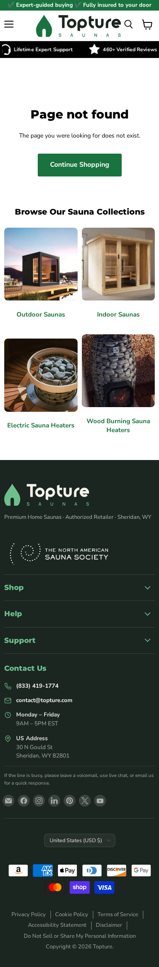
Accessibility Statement (57, 925)
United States (76, 840)
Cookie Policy (71, 914)
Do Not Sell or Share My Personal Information (80, 936)
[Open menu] (9, 24)
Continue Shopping (79, 164)
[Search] (128, 24)
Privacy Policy (28, 914)
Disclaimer (109, 925)
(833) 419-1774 (37, 686)
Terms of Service (118, 914)
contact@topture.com (44, 700)
